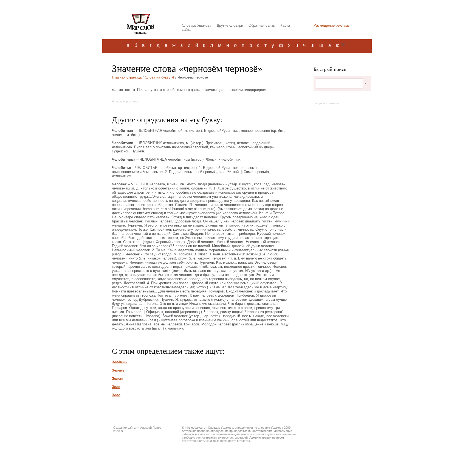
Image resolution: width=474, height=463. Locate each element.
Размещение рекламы (332, 25)
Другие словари (230, 25)
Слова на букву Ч (159, 77)
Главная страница (127, 77)
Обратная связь (262, 25)
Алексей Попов (150, 427)
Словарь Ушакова (196, 25)
